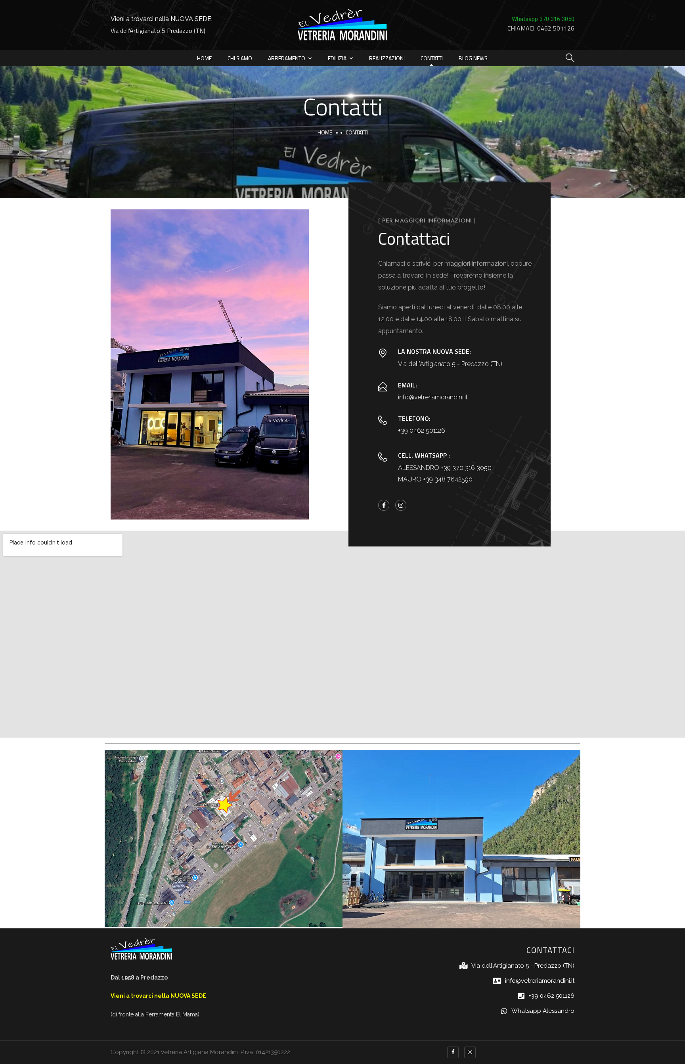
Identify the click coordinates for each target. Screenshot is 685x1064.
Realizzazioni (387, 58)
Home (204, 58)
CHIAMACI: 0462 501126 (540, 28)
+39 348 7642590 (448, 479)
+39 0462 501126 (421, 430)
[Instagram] (400, 505)
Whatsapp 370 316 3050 (543, 19)
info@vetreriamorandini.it (433, 397)
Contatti (432, 58)
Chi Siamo (240, 58)
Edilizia (337, 58)
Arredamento (286, 58)
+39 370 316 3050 (466, 468)
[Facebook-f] (383, 505)
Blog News (473, 58)
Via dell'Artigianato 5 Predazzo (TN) (158, 30)
